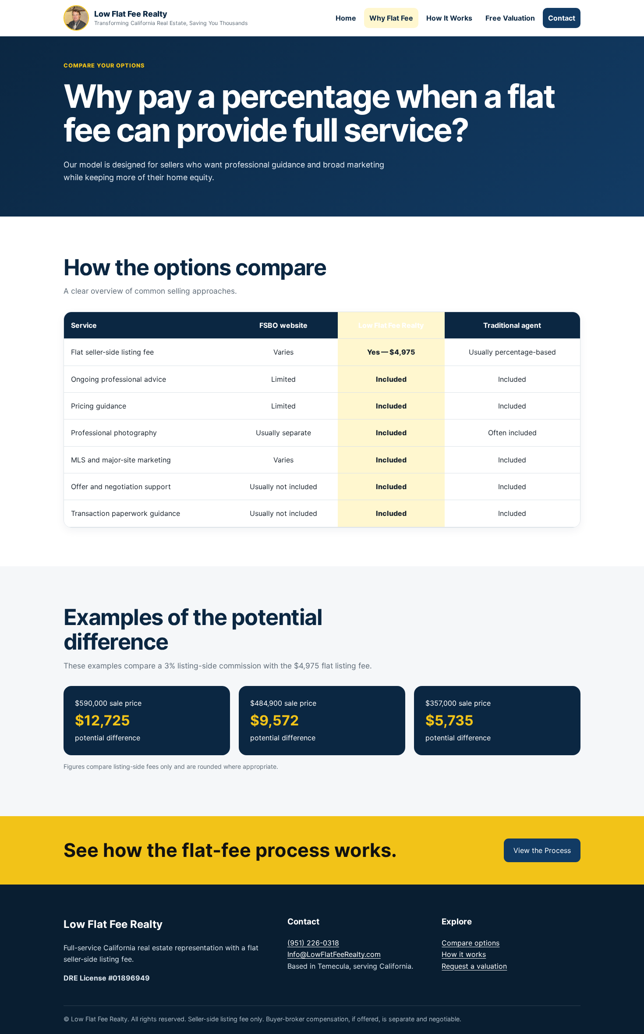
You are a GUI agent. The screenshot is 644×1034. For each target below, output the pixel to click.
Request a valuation (474, 966)
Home (346, 18)
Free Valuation (510, 18)
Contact (561, 18)
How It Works (449, 18)
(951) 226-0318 (313, 942)
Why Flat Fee (391, 18)
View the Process (542, 850)
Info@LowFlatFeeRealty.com (334, 954)
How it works (464, 954)
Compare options (470, 942)
